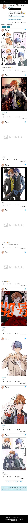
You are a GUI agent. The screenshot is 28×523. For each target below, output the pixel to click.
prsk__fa (4, 26)
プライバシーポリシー (16, 517)
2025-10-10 (23, 161)
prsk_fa (8, 26)
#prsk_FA (4, 327)
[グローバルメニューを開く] (25, 2)
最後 (21, 481)
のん (6, 29)
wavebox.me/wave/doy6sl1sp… (17, 16)
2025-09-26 (23, 335)
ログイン (5, 489)
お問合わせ (20, 519)
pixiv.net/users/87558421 (14, 19)
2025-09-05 (23, 478)
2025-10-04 (23, 248)
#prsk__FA (4, 112)
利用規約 (8, 517)
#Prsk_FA (4, 425)
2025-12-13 (23, 71)
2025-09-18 (23, 383)
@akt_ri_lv (10, 7)
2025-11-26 (23, 118)
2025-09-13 (23, 431)
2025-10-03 (23, 285)
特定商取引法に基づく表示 (10, 519)
